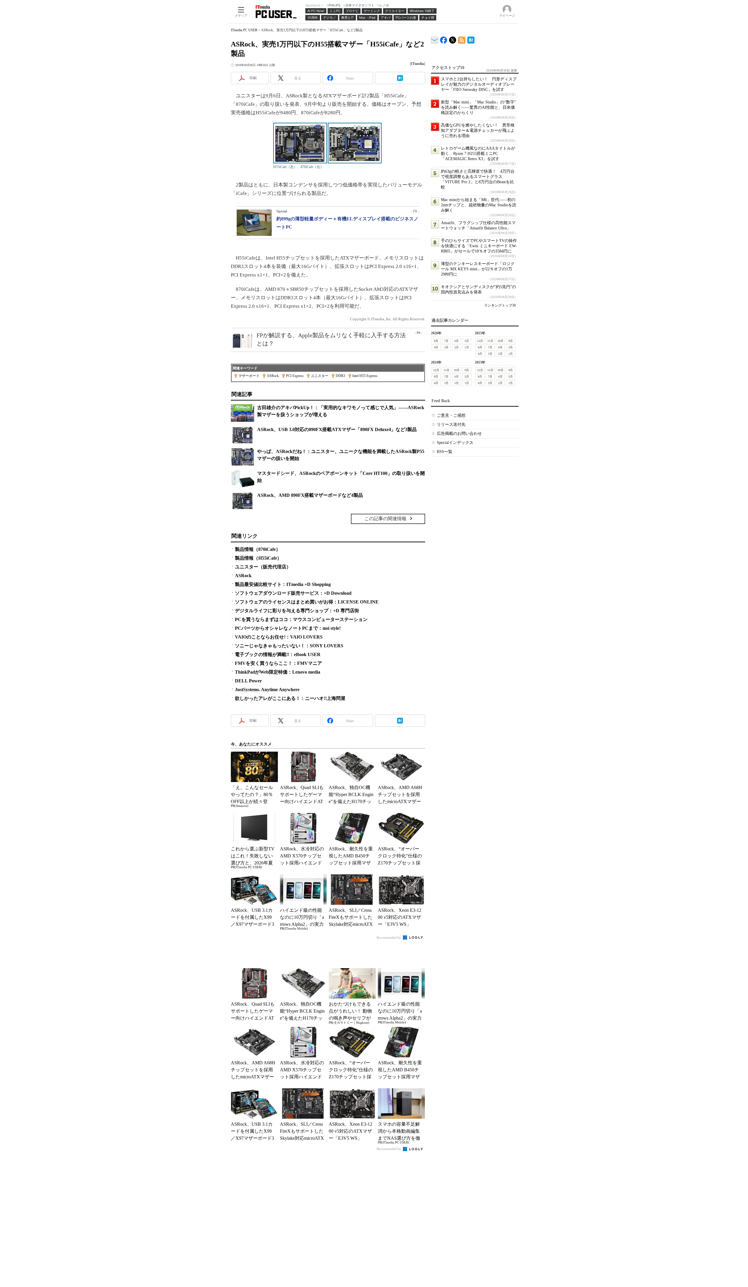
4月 (436, 347)
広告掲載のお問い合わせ (459, 433)
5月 (467, 340)
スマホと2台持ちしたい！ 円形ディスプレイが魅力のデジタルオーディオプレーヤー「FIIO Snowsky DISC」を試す (479, 84)
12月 (480, 340)
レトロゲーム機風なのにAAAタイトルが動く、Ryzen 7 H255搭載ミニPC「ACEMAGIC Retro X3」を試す (478, 153)
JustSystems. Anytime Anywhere (267, 689)
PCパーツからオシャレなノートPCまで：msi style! (288, 628)
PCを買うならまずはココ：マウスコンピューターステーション (301, 619)
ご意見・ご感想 (451, 415)
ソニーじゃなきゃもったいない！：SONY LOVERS (289, 645)
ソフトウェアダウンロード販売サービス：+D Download (293, 593)
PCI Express (295, 376)
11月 (490, 340)
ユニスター (319, 376)
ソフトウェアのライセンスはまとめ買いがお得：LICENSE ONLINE (307, 601)
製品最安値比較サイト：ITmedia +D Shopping (283, 584)
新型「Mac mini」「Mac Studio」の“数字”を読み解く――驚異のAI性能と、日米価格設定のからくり (478, 107)
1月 (467, 347)
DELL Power (248, 680)
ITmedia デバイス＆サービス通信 (434, 39)
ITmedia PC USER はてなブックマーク (471, 39)
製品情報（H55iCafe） (258, 558)
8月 (436, 340)
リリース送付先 (451, 424)
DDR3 (340, 376)
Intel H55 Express (365, 376)
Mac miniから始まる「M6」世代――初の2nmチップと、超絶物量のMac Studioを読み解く (478, 205)
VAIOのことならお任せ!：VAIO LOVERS (279, 636)
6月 (456, 340)
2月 (456, 347)
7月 (446, 340)
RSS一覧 (444, 451)
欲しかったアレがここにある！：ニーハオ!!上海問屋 (290, 698)
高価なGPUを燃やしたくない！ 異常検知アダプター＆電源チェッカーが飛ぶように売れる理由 (478, 130)
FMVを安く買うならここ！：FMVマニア (278, 663)
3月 (446, 347)
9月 (510, 340)
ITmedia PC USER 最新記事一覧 (461, 39)
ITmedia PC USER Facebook (443, 39)
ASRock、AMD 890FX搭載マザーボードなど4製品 (310, 495)
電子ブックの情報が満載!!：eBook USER (278, 654)
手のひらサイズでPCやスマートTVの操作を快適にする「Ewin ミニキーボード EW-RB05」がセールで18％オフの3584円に (479, 245)
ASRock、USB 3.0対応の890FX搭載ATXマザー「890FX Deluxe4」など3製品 (337, 429)
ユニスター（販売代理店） (263, 566)
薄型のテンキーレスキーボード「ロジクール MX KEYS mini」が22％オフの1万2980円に (478, 269)
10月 (500, 340)
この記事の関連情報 (385, 518)
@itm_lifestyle (452, 39)
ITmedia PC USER (244, 30)
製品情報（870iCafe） (257, 549)
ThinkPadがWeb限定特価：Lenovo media (277, 672)
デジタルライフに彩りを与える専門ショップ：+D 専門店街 (297, 610)
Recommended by (389, 937)
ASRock (273, 376)
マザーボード (248, 376)
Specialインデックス (455, 442)
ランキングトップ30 (500, 305)
